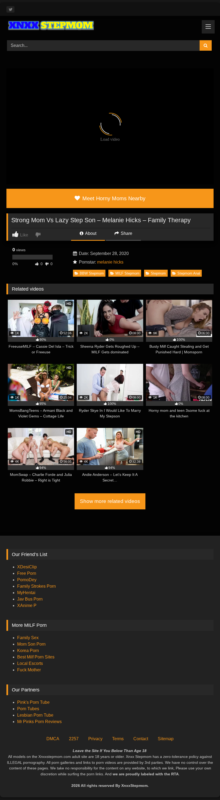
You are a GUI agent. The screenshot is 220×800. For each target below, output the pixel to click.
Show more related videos (110, 501)
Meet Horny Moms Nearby (113, 198)
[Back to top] (203, 784)
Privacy (95, 738)
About (90, 233)
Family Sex (28, 637)
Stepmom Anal (188, 273)
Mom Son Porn (31, 644)
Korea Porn (28, 650)
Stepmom (158, 273)
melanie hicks (110, 262)
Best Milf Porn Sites (35, 657)
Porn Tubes (28, 708)
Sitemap (166, 738)
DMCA (52, 738)
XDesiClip (27, 567)
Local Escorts (30, 663)
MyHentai (26, 592)
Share (126, 233)
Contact (140, 738)
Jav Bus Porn (30, 599)
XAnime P (26, 605)
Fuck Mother (29, 670)
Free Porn (26, 573)
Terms (118, 738)
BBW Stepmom (92, 273)
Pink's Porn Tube (33, 702)
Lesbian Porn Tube (35, 715)
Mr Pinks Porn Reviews (40, 721)
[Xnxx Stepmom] (110, 26)
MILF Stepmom (127, 273)
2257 (74, 738)
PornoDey (26, 579)
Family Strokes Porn (36, 586)
